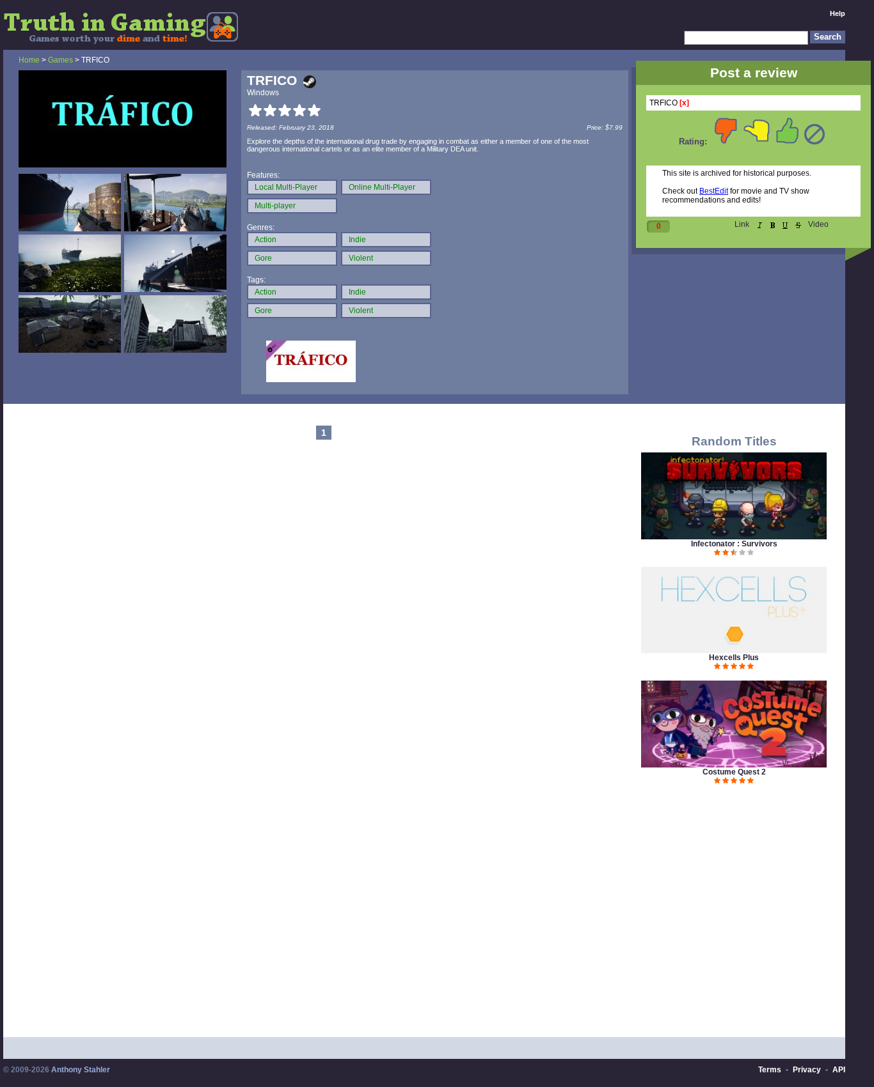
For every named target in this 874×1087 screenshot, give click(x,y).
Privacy (807, 1069)
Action (265, 239)
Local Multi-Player (286, 187)
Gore (263, 258)
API (838, 1069)
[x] (684, 102)
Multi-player (275, 205)
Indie (357, 239)
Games (60, 60)
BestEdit (713, 191)
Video (818, 224)
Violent (361, 258)
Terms (769, 1069)
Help (837, 13)
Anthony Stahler (80, 1069)
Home (29, 60)
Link (742, 224)
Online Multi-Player (382, 187)
